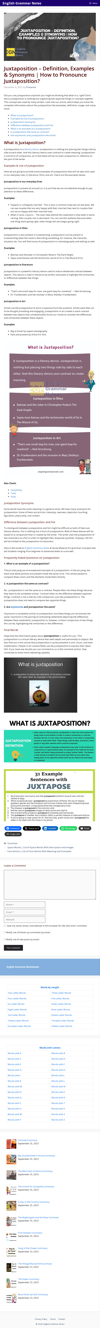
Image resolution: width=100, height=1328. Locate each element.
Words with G (14, 1069)
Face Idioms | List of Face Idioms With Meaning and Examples (39, 851)
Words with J (57, 1075)
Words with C (14, 1058)
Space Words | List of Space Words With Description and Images (40, 847)
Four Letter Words (17, 998)
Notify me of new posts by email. (23, 939)
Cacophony (16, 489)
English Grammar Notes (22, 3)
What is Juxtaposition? (22, 115)
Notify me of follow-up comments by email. (28, 932)
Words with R (58, 1097)
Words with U (15, 1108)
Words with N (58, 1086)
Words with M (15, 1086)
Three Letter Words (61, 992)
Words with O (15, 1092)
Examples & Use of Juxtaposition (27, 118)
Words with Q (15, 1097)
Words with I (14, 1075)
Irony (13, 496)
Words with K (14, 1080)
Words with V (58, 1108)
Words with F (58, 1064)
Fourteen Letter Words (19, 1026)
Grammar (12, 843)
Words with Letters (49, 1047)
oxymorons (17, 606)
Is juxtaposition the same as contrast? (30, 131)
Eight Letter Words (17, 1009)
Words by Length (50, 987)
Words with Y (14, 1119)
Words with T (58, 1103)
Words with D (58, 1058)
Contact (61, 1319)
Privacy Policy (41, 1319)
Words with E (14, 1064)
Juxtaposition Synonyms (23, 121)
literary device (31, 149)
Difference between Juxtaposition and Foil (32, 125)
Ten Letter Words (16, 1015)
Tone (13, 493)
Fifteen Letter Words (61, 1026)
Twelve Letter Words (18, 1020)
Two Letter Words (17, 992)
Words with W (15, 1114)
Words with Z (58, 1119)
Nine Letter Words (60, 1009)
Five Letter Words (60, 998)
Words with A (14, 1053)
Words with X (58, 1114)
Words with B (58, 1053)
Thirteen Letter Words (62, 1020)
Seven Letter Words (61, 1003)
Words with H (58, 1069)
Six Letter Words (16, 1003)
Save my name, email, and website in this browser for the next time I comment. (47, 925)
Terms (53, 1319)
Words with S (14, 1103)
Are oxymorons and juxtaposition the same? (33, 135)
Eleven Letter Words (61, 1015)
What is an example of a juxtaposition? (31, 128)
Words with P (58, 1092)
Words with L (58, 1080)
